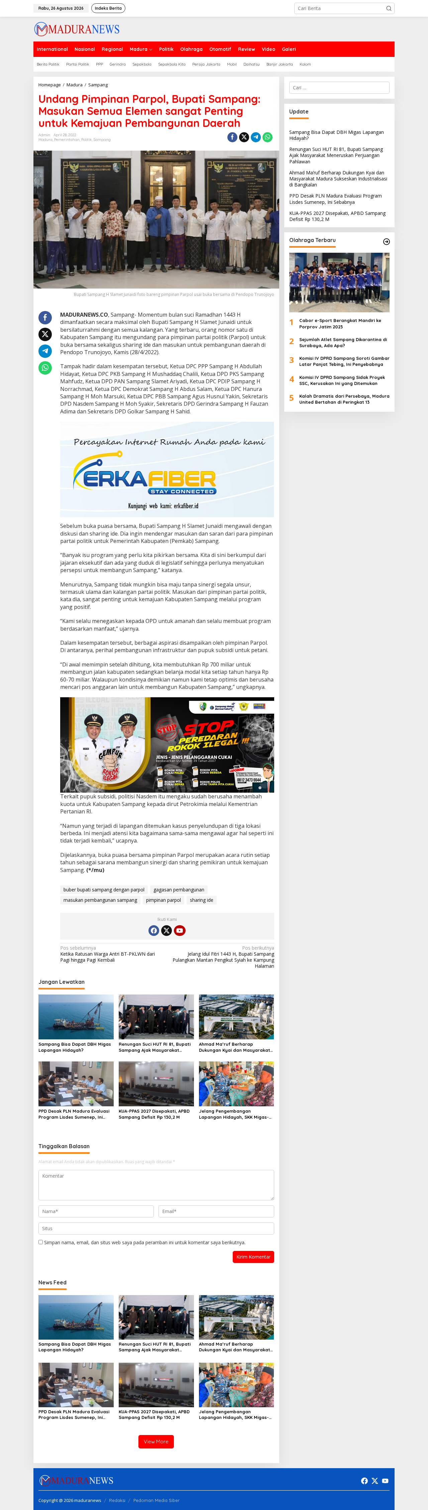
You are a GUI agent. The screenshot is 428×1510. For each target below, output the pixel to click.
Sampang (102, 139)
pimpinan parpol (163, 900)
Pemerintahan (67, 139)
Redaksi (117, 1500)
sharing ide (201, 900)
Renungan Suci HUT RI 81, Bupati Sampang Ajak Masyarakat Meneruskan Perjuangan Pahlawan (155, 1047)
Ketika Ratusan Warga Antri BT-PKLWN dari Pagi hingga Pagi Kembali (107, 954)
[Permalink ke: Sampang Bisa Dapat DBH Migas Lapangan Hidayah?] (76, 1017)
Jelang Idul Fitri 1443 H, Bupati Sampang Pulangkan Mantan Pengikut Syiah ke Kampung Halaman (223, 957)
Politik (86, 139)
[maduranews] (76, 28)
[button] (389, 8)
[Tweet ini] (244, 137)
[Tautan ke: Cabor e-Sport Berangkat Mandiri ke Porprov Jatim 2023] (339, 283)
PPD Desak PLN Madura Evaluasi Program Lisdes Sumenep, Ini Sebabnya (73, 1114)
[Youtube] (179, 930)
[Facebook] (153, 930)
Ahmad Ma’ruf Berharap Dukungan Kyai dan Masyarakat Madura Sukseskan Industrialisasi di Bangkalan (236, 1047)
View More (156, 1441)
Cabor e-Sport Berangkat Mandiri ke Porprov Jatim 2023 (340, 323)
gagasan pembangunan (178, 889)
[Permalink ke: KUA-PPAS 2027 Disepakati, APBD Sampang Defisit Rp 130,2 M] (156, 1083)
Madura (45, 139)
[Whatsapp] (267, 137)
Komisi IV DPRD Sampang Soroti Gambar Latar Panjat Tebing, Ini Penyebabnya (344, 361)
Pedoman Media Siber (156, 1500)
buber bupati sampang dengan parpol (104, 889)
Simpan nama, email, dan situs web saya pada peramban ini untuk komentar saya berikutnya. (144, 1242)
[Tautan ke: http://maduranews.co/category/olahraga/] (387, 242)
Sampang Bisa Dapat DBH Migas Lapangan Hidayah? (74, 1047)
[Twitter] (166, 930)
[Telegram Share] (256, 137)
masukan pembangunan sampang (100, 900)
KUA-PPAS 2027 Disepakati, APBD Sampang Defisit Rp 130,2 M (154, 1114)
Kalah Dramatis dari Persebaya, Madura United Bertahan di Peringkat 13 (344, 399)
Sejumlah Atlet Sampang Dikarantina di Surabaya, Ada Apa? (343, 342)
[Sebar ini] (232, 137)
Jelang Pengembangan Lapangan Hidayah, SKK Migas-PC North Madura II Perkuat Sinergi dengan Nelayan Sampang (234, 1114)
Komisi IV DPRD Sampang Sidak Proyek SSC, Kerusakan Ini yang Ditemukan (342, 380)
